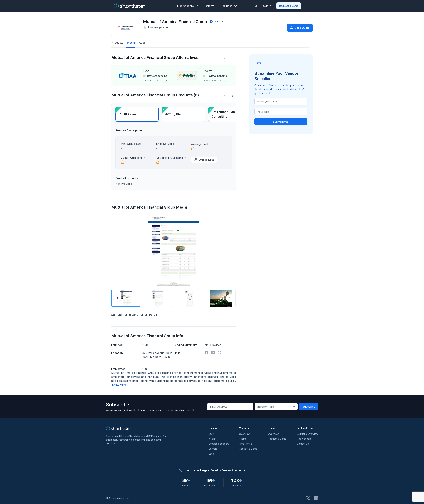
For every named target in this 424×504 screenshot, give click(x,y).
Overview (244, 433)
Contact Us (303, 443)
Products (117, 42)
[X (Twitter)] (308, 498)
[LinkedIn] (316, 498)
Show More (119, 384)
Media (131, 42)
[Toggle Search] (256, 6)
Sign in (267, 5)
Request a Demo (288, 5)
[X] (219, 352)
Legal (211, 453)
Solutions (226, 6)
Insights (209, 6)
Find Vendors (185, 6)
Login (211, 433)
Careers (213, 448)
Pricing (243, 438)
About (142, 42)
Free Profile (245, 443)
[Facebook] (206, 352)
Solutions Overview (307, 433)
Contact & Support (219, 443)
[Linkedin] (213, 352)
